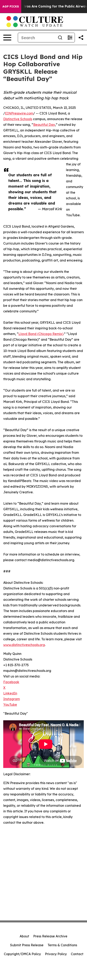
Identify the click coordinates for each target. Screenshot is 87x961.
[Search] (60, 37)
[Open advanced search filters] (70, 37)
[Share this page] (81, 38)
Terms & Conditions (62, 945)
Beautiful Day (44, 125)
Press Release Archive (50, 936)
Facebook (11, 682)
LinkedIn (10, 693)
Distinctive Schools (17, 119)
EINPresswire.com (19, 113)
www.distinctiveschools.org (24, 645)
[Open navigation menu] (7, 38)
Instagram (11, 699)
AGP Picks (10, 6)
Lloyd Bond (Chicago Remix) (40, 334)
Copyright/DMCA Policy (22, 954)
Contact (77, 954)
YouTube (10, 705)
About (24, 936)
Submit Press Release (27, 945)
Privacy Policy (56, 954)
